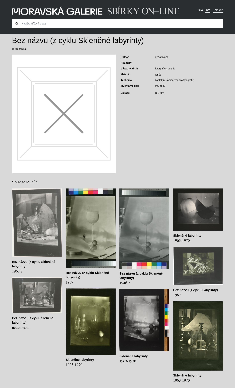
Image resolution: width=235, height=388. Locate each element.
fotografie (160, 68)
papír (158, 74)
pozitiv (171, 68)
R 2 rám (159, 93)
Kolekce (218, 10)
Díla (200, 10)
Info (207, 10)
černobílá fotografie (183, 80)
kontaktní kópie (163, 80)
